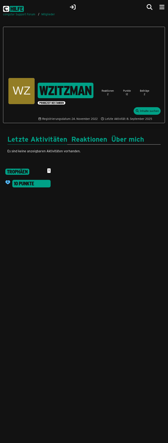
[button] (147, 111)
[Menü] (162, 7)
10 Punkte (24, 183)
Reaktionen (89, 138)
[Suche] (149, 7)
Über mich (127, 138)
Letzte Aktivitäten (37, 138)
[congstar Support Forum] (13, 8)
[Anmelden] (72, 7)
